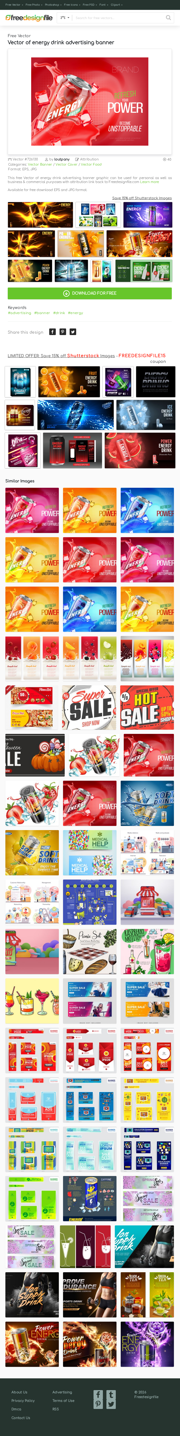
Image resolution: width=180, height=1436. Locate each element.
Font (102, 5)
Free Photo (33, 5)
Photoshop (52, 5)
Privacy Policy (22, 1401)
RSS (55, 1409)
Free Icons (71, 5)
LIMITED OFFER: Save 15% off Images (61, 356)
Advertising (62, 1392)
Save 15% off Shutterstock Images (142, 198)
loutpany (62, 159)
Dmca (16, 1409)
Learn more (149, 182)
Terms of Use (63, 1401)
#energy (75, 313)
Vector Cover (66, 164)
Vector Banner (40, 164)
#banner (42, 313)
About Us (19, 1392)
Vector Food (91, 164)
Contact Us (20, 1418)
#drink (59, 313)
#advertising (19, 313)
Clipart (115, 5)
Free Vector (13, 5)
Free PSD (89, 5)
